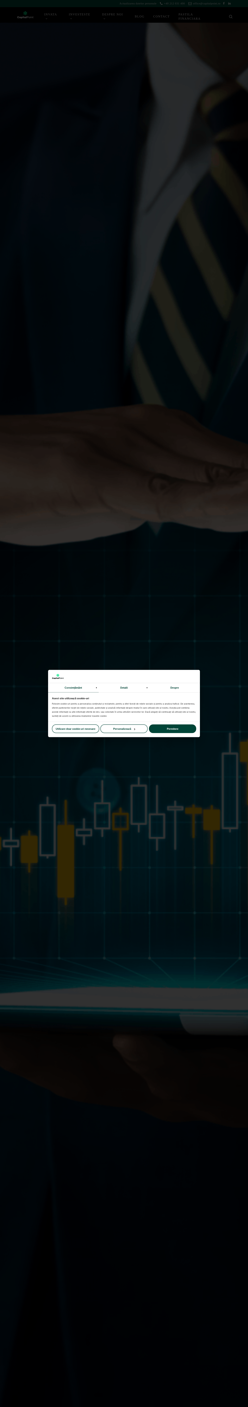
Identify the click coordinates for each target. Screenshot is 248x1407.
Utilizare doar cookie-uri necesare (75, 728)
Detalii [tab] (124, 687)
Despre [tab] (174, 687)
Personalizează (122, 728)
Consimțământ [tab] (73, 687)
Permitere (172, 728)
